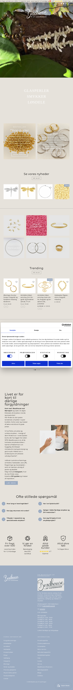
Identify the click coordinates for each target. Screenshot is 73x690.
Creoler (6, 678)
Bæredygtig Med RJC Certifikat (27, 551)
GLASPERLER (36, 91)
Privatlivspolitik (42, 640)
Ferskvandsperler (9, 675)
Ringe (5, 655)
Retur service (41, 649)
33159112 (42, 609)
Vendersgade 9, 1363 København (14, 3)
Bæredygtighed (42, 670)
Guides (39, 661)
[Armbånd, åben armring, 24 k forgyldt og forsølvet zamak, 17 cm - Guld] (22, 306)
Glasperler (7, 661)
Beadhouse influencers (44, 667)
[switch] (27, 356)
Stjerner (45, 553)
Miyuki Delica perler (10, 672)
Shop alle (53, 151)
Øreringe (6, 664)
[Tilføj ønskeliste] (16, 188)
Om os (39, 664)
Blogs (39, 672)
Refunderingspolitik (43, 652)
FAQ (38, 658)
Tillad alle (60, 363)
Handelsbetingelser (43, 655)
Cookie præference (43, 643)
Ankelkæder (7, 643)
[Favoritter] (64, 13)
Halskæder (7, 649)
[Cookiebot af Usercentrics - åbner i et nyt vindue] (63, 325)
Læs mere (11, 483)
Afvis (13, 363)
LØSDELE (36, 102)
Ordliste (40, 675)
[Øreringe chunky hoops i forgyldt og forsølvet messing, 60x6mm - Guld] (5, 306)
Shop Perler (19, 154)
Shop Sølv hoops (53, 146)
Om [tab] (60, 330)
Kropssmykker (8, 652)
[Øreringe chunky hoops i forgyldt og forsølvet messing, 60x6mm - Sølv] (7, 306)
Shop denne (20, 150)
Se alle (36, 178)
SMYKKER (36, 96)
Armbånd (7, 646)
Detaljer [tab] (36, 330)
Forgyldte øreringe (10, 640)
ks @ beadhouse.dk (48, 606)
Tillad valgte (37, 363)
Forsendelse (41, 646)
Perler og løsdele (9, 667)
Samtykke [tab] (13, 330)
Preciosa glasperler (10, 670)
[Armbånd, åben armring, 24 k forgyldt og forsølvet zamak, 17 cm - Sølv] (24, 306)
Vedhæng (7, 658)
